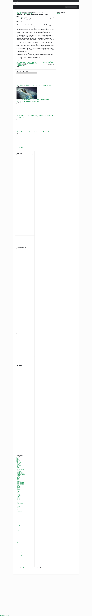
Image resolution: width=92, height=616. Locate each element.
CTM (17, 468)
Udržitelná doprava (20, 552)
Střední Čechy (19, 541)
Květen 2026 (19, 370)
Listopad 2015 (19, 448)
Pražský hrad (50, 62)
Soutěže (50, 6)
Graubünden (19, 481)
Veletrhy (18, 558)
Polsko (18, 523)
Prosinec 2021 (19, 423)
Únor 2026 (18, 373)
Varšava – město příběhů (21, 557)
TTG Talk (58, 6)
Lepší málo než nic (19, 147)
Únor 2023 (18, 409)
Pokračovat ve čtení (21, 65)
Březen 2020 (19, 443)
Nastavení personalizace (4, 615)
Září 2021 (18, 426)
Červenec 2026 (19, 368)
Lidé (39, 6)
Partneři (43, 1)
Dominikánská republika (21, 474)
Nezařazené (19, 516)
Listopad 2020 (19, 435)
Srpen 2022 (19, 415)
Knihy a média (19, 501)
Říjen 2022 (18, 413)
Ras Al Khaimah (19, 528)
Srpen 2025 (19, 379)
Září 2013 (18, 451)
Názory (18, 512)
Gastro (18, 480)
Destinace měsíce (20, 472)
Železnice (18, 565)
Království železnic (38, 61)
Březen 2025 (19, 384)
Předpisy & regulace (20, 525)
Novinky (28, 13)
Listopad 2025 (19, 376)
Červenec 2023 (19, 404)
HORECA (42, 6)
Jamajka (18, 492)
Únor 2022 (18, 421)
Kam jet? (20, 12)
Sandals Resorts (19, 532)
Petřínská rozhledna (32, 62)
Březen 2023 (19, 408)
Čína (17, 466)
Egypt (18, 476)
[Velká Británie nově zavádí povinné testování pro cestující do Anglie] (27, 73)
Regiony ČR (25, 6)
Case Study (19, 463)
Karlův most (32, 61)
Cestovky (30, 6)
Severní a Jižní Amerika (20, 534)
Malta (18, 507)
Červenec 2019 (19, 447)
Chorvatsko (19, 465)
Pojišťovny (18, 522)
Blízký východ (19, 462)
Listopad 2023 (19, 400)
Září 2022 (18, 414)
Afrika (17, 457)
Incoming (18, 486)
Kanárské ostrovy (20, 498)
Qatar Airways (19, 526)
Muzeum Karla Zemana (23, 62)
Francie (18, 479)
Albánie (18, 459)
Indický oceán (19, 487)
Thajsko (18, 544)
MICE (47, 6)
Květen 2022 (19, 418)
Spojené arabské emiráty (21, 539)
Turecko (18, 551)
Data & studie (19, 471)
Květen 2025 (19, 382)
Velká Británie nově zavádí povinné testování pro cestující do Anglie (34, 85)
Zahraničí (19, 6)
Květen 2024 (19, 394)
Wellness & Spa (19, 562)
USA (17, 556)
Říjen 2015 (18, 449)
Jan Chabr (28, 61)
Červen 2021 (19, 429)
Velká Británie (19, 559)
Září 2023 (18, 402)
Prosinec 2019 (19, 447)
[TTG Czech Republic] (19, 3)
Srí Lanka (18, 540)
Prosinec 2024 (19, 387)
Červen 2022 (19, 417)
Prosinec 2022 (19, 411)
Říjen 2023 (18, 401)
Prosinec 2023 (19, 399)
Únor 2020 (18, 444)
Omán (18, 520)
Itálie (17, 490)
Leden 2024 (19, 398)
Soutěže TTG (19, 537)
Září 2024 (18, 390)
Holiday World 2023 (20, 483)
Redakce (44, 567)
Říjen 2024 (18, 389)
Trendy (18, 547)
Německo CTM (19, 514)
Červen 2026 (19, 369)
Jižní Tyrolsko (19, 495)
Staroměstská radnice (21, 63)
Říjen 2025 (18, 377)
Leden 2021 (19, 434)
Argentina (18, 460)
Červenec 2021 (19, 428)
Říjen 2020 (18, 437)
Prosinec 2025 (19, 375)
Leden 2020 (19, 446)
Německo (18, 513)
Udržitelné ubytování (20, 555)
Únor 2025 (18, 385)
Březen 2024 (19, 396)
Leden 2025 (19, 386)
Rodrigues (18, 530)
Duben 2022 (19, 419)
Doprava (35, 6)
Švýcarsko (18, 542)
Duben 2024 (19, 395)
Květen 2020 (19, 442)
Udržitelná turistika (58, 1)
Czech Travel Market (20, 469)
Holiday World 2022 (20, 482)
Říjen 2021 (18, 425)
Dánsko (18, 470)
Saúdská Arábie (19, 533)
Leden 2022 (19, 422)
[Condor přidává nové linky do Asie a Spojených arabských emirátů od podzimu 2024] (27, 103)
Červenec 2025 (19, 380)
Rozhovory (18, 531)
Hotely (18, 485)
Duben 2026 (19, 371)
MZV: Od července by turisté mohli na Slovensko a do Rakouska (33, 132)
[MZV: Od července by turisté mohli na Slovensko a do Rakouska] (27, 120)
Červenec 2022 (19, 416)
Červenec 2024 (19, 392)
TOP (17, 545)
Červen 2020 (19, 440)
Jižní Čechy (18, 493)
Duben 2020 (19, 443)
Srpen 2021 (19, 427)
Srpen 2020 (19, 439)
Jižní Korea (18, 494)
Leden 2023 (19, 410)
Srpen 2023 (19, 403)
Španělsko (18, 538)
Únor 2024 (18, 397)
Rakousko (18, 527)
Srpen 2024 (19, 391)
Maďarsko (18, 505)
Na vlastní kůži (19, 511)
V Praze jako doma (29, 63)
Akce (17, 458)
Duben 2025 (19, 383)
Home (18, 12)
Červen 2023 (19, 405)
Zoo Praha (35, 63)
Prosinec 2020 (19, 435)
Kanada (18, 497)
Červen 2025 (19, 381)
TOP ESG (18, 546)
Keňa (17, 500)
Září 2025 (18, 378)
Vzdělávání (18, 561)
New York (18, 515)
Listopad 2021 (19, 424)
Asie (17, 461)
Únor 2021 (18, 433)
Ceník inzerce (47, 1)
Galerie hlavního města (21, 61)
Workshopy (19, 563)
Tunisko (18, 550)
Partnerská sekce (20, 521)
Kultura (18, 502)
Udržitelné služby (20, 554)
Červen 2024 (19, 393)
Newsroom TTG (19, 17)
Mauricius (18, 508)
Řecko (18, 529)
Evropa (18, 478)
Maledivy (18, 506)
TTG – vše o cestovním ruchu (28, 567)
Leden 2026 (19, 374)
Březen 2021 (19, 432)
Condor (18, 467)
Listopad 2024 (19, 388)
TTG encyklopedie (20, 548)
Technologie (19, 543)
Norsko (18, 518)
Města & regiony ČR (23, 13)
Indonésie (18, 489)
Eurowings (18, 477)
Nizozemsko (19, 517)
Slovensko (18, 536)
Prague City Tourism (41, 62)
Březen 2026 (19, 372)
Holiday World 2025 (20, 484)
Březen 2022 (19, 420)
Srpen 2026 (19, 367)
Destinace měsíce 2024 (21, 473)
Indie (17, 488)
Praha (31, 13)
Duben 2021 (19, 431)
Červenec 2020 (19, 439)
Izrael (18, 491)
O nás (25, 1)
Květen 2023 (19, 406)
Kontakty (52, 1)
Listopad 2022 (19, 412)
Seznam (18, 535)
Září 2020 (18, 438)
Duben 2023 (19, 407)
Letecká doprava (20, 503)
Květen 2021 (19, 430)
